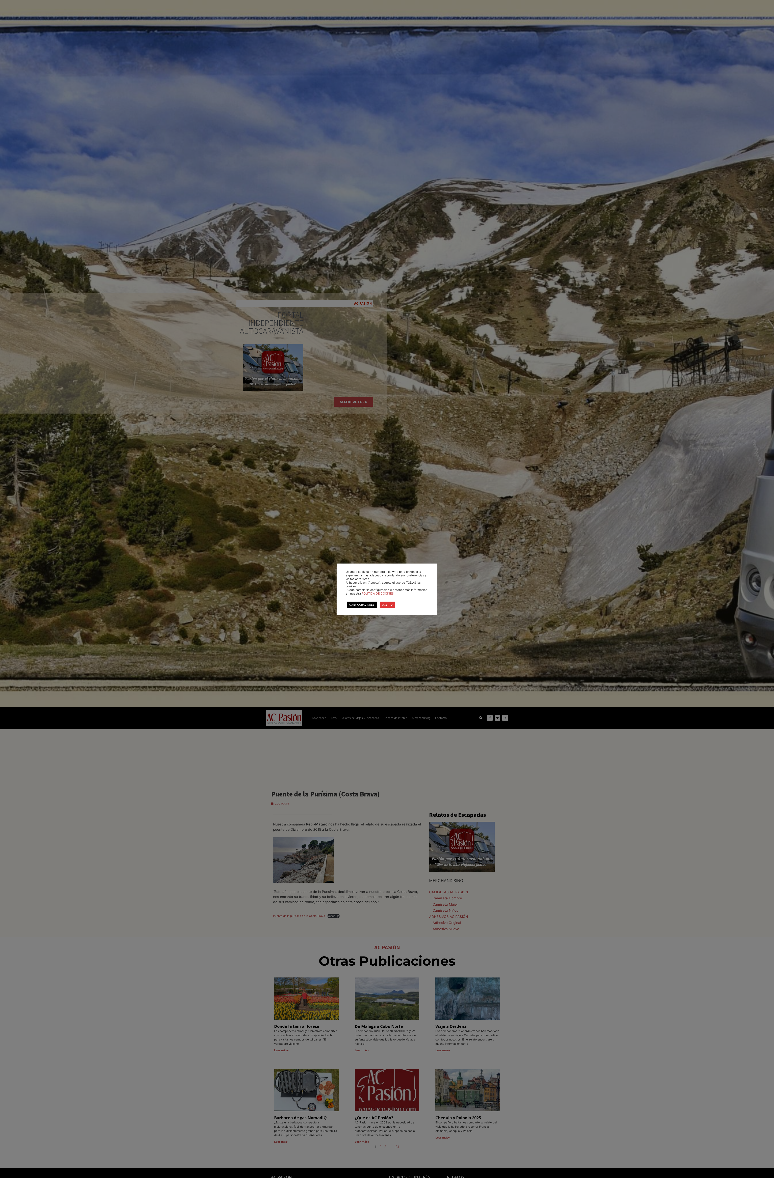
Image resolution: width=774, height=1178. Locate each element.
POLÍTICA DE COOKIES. (378, 593)
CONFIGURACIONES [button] (361, 604)
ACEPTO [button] (387, 604)
